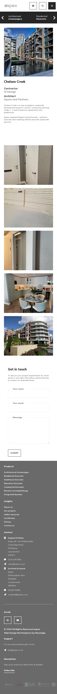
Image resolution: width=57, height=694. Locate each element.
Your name (18, 389)
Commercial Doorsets (14, 487)
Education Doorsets (13, 483)
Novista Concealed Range (16, 491)
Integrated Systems (13, 494)
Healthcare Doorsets (13, 479)
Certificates (9, 518)
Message (17, 417)
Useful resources (11, 514)
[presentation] (2, 17)
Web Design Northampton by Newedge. (25, 633)
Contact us (9, 525)
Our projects (10, 511)
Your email (18, 403)
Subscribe (9, 670)
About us (8, 507)
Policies (7, 522)
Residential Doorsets (13, 476)
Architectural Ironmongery (16, 472)
